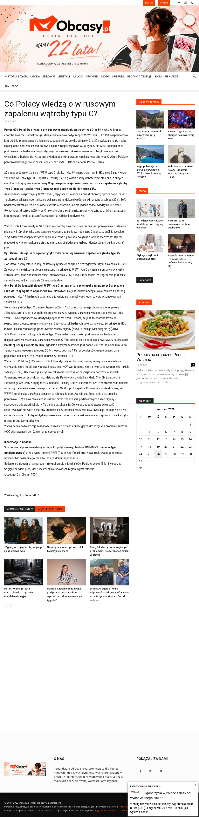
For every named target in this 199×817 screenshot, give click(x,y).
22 (182, 446)
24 (140, 454)
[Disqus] (66, 671)
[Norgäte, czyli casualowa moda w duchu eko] (181, 208)
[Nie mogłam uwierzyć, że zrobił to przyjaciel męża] (66, 530)
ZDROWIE (49, 76)
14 (174, 439)
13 (166, 439)
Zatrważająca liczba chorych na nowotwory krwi (181, 135)
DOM (158, 76)
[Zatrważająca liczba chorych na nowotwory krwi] (181, 119)
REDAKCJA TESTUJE (139, 76)
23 (190, 446)
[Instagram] (185, 2)
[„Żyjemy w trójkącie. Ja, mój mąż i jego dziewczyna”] (23, 530)
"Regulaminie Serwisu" (106, 810)
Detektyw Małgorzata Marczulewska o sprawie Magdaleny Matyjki (18, 592)
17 (140, 446)
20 (166, 446)
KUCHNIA (92, 76)
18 (149, 446)
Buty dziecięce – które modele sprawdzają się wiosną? (149, 224)
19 (158, 446)
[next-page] (12, 606)
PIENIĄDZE (171, 76)
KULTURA (118, 76)
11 (149, 439)
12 (158, 439)
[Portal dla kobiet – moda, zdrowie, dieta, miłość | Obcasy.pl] (99, 38)
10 (140, 439)
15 (182, 439)
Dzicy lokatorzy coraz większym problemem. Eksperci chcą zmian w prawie (109, 551)
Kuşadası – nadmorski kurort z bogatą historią (149, 135)
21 (174, 446)
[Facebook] (179, 2)
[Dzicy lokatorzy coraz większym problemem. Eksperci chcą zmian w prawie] (109, 530)
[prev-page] (6, 606)
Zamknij (196, 784)
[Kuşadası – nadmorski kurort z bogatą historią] (150, 119)
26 (158, 454)
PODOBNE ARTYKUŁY (20, 509)
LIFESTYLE (64, 76)
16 (190, 439)
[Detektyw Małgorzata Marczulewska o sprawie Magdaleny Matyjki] (23, 572)
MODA (105, 76)
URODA (35, 76)
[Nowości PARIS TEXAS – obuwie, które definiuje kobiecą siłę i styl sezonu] (181, 243)
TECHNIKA (11, 86)
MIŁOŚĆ (78, 76)
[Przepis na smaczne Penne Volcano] (165, 330)
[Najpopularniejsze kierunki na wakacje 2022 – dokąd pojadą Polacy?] (150, 154)
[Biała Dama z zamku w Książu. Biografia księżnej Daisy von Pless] (181, 154)
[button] (194, 77)
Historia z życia (16, 76)
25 (149, 454)
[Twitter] (192, 2)
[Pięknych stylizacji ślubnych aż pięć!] (150, 243)
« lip (139, 467)
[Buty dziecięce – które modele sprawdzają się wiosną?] (150, 208)
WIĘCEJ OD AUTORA (50, 509)
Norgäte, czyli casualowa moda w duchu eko (179, 224)
